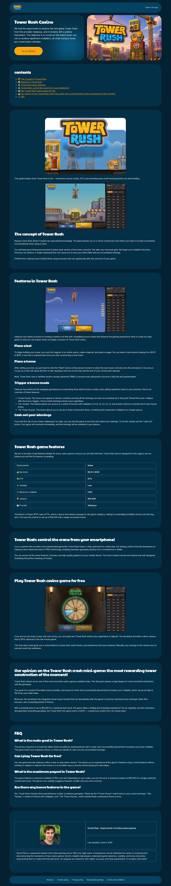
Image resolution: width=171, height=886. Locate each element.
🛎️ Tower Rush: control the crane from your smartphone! (43, 88)
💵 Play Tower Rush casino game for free (36, 91)
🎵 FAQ (21, 97)
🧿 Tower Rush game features (32, 85)
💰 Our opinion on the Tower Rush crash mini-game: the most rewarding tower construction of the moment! (66, 94)
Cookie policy (63, 880)
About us (50, 880)
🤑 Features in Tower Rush (30, 82)
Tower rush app (151, 7)
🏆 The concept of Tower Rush (32, 79)
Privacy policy (77, 880)
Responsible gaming (95, 880)
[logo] (17, 7)
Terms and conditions (115, 880)
